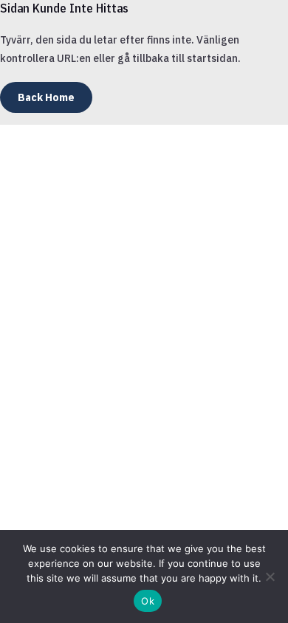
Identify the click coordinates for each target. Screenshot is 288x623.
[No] (269, 576)
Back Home (46, 97)
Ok (147, 601)
